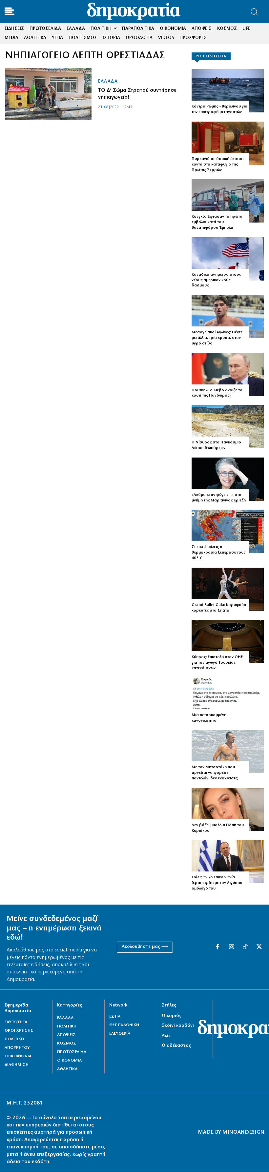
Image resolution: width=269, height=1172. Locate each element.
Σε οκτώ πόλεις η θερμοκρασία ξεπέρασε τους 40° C (218, 552)
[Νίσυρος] (228, 426)
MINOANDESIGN (243, 1132)
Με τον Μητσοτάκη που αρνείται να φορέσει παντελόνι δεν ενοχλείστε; (215, 772)
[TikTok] (245, 947)
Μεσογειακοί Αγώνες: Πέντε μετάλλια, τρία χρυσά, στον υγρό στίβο (217, 337)
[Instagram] (231, 947)
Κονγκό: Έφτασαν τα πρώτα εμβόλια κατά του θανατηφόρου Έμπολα (217, 222)
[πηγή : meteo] (228, 531)
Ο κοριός (171, 1015)
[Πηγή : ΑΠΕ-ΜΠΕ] (228, 90)
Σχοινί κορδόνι (178, 1025)
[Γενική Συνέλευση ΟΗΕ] (228, 641)
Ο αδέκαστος (176, 1045)
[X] (259, 947)
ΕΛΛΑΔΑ (107, 81)
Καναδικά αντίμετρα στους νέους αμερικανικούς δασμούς (216, 280)
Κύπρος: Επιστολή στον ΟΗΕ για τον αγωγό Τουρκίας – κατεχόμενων (217, 662)
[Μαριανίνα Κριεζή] (228, 479)
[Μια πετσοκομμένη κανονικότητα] (228, 699)
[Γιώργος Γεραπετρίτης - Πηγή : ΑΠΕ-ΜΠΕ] (228, 861)
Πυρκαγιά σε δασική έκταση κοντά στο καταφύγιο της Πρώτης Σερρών (217, 164)
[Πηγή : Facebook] (228, 809)
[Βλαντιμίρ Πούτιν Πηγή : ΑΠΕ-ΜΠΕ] (228, 374)
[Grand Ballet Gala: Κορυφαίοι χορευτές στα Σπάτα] (228, 589)
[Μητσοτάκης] (228, 751)
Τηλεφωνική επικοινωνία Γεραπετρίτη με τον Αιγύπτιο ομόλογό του (217, 882)
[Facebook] (217, 947)
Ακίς (166, 1035)
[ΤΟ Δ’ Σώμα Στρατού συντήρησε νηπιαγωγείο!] (48, 94)
